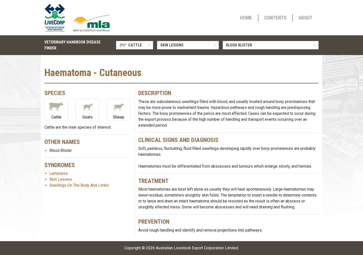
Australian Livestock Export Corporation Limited (197, 248)
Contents (275, 18)
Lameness (58, 173)
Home (246, 18)
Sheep (118, 117)
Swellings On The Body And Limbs (79, 185)
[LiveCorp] (57, 17)
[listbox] (134, 45)
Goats (87, 117)
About (305, 18)
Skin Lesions (60, 179)
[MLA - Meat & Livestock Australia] (91, 23)
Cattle (56, 117)
